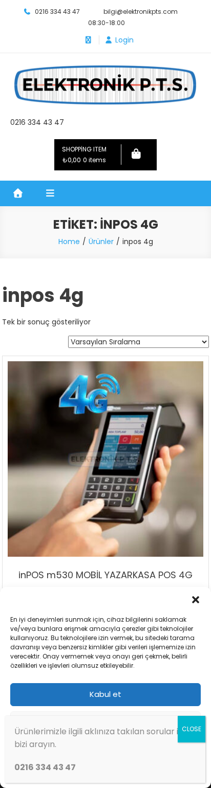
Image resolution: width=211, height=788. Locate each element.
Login (124, 40)
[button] (196, 600)
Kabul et (105, 694)
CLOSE (191, 729)
